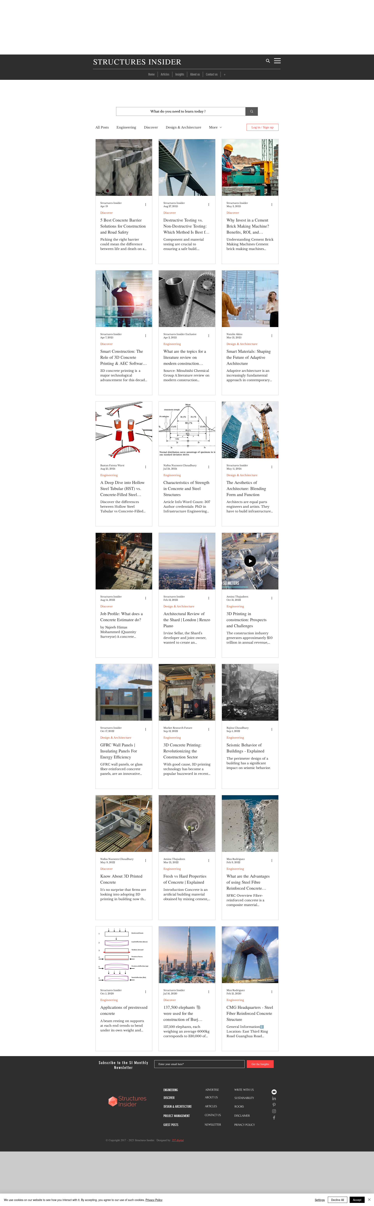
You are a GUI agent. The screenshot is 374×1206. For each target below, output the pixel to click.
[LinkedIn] (274, 1098)
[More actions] (147, 204)
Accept (357, 1200)
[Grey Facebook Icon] (274, 1117)
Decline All (337, 1200)
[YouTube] (274, 1091)
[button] (225, 74)
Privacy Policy (154, 1200)
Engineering (126, 127)
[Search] (267, 60)
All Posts (102, 127)
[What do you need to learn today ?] (251, 111)
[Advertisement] (187, 27)
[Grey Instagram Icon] (274, 1111)
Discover (151, 127)
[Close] (369, 1200)
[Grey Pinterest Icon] (274, 1104)
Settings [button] (320, 1200)
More (213, 127)
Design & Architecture (183, 127)
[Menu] (277, 60)
